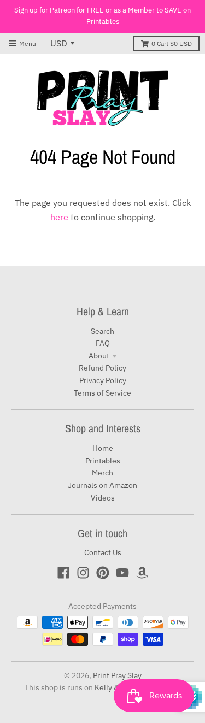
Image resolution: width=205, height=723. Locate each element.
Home (102, 448)
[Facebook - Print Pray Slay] (63, 572)
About (99, 356)
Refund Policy (102, 368)
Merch (102, 473)
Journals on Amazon (102, 485)
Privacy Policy (102, 380)
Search (102, 331)
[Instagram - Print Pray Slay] (83, 572)
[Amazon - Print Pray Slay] (142, 572)
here (59, 216)
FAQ (103, 343)
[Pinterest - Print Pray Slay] (102, 572)
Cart (171, 43)
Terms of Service (102, 393)
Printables (102, 461)
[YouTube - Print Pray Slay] (122, 572)
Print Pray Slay (117, 675)
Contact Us (102, 552)
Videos (103, 498)
